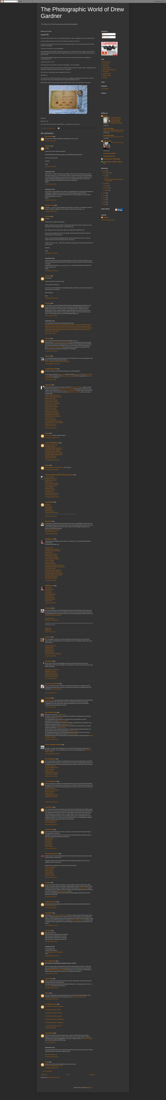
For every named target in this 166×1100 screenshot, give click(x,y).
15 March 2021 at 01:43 (51, 802)
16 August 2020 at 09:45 (51, 739)
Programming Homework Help (59, 915)
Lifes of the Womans (50, 781)
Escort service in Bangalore (52, 413)
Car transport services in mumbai (53, 1012)
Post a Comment (47, 1071)
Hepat (46, 1062)
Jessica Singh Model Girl (52, 442)
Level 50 (106, 177)
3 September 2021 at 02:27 (52, 956)
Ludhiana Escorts (49, 652)
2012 (104, 195)
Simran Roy (48, 521)
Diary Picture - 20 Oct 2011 (117, 142)
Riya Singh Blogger (50, 759)
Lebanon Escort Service (51, 774)
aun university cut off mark (79, 997)
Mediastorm (106, 71)
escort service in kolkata (51, 485)
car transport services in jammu (53, 1025)
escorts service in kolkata (51, 483)
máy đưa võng (78, 374)
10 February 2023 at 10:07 (52, 1068)
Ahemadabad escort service (52, 530)
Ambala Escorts (49, 647)
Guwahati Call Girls (50, 490)
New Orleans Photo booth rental (61, 342)
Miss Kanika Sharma (50, 712)
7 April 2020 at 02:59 (50, 580)
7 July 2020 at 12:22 (50, 707)
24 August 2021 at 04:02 (51, 941)
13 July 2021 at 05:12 (50, 896)
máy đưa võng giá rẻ (67, 376)
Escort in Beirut (49, 846)
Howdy (47, 433)
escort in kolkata (49, 486)
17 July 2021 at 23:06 (50, 907)
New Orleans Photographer (55, 347)
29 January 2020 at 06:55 (51, 469)
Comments (106, 37)
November (107, 173)
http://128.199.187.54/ (50, 905)
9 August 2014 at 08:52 (51, 211)
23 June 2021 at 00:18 (51, 824)
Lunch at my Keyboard (109, 153)
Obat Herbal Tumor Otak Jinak (76, 326)
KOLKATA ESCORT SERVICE (53, 451)
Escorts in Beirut (49, 838)
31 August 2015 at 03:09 (51, 351)
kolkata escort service (50, 480)
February (106, 188)
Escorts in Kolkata (49, 562)
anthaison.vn (61, 374)
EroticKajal (48, 385)
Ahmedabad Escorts (50, 594)
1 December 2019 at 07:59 (52, 437)
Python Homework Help (78, 920)
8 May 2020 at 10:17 (50, 632)
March (106, 185)
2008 (104, 204)
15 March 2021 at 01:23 (51, 776)
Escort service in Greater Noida (53, 397)
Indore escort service (50, 408)
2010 (104, 199)
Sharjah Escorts (83, 888)
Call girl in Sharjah (73, 734)
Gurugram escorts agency (52, 620)
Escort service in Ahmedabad (52, 416)
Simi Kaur (47, 637)
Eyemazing (106, 66)
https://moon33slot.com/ (51, 1054)
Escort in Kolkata (49, 560)
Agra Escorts (48, 587)
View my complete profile (107, 220)
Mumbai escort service (51, 531)
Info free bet (48, 506)
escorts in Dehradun (56, 689)
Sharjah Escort (62, 714)
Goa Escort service (50, 417)
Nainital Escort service (51, 405)
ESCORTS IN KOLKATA (51, 445)
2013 (104, 193)
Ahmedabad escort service (52, 414)
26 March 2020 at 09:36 (51, 533)
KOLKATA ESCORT (50, 446)
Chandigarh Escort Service (52, 669)
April (105, 183)
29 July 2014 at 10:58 (50, 200)
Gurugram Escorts (49, 618)
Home (68, 1074)
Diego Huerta (106, 64)
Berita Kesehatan (49, 510)
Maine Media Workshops (109, 69)
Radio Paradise (107, 73)
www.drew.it (106, 88)
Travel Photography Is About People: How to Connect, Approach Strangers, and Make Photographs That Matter (116, 120)
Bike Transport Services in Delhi (56, 969)
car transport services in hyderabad (54, 1019)
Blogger (90, 1087)
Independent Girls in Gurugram (53, 615)
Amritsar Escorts (49, 649)
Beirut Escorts (48, 839)
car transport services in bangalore (54, 1022)
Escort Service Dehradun (52, 683)
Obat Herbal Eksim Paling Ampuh (78, 329)
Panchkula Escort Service (51, 674)
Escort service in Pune (51, 426)
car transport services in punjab (53, 1016)
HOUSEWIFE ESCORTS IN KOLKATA (55, 567)
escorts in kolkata (49, 477)
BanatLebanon (49, 829)
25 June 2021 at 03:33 (51, 877)
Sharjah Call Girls (73, 730)
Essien (47, 993)
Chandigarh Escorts (50, 645)
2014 (104, 171)
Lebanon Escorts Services (52, 767)
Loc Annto (48, 930)
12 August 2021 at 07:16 (51, 925)
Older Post (92, 1074)
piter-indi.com (48, 435)
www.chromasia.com (109, 156)
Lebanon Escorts (49, 873)
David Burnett (106, 62)
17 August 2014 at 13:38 (51, 270)
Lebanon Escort (49, 770)
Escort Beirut (48, 841)
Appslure (47, 356)
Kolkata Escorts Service (51, 555)
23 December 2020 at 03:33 (52, 753)
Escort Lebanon (49, 872)
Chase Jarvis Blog (108, 128)
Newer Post (44, 1074)
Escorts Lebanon (49, 868)
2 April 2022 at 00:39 (50, 1028)
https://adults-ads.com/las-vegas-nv (54, 467)
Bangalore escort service (51, 411)
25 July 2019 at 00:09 (50, 428)
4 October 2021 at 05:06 (51, 973)
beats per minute (86, 1038)
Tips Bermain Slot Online (51, 512)
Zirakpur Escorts (49, 650)
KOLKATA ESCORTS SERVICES (53, 448)
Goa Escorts (48, 591)
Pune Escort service (50, 424)
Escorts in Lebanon (50, 766)
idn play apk (48, 509)
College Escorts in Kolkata (52, 549)
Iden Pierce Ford (49, 205)
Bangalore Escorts (50, 597)
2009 (104, 202)
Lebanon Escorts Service (51, 772)
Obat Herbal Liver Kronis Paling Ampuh (70, 328)
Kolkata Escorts (49, 547)
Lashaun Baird (49, 1033)
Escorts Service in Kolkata (52, 559)
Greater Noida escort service (66, 388)
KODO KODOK (49, 502)
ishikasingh (48, 608)
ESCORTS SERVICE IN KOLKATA (54, 453)
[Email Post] (58, 128)
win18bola (48, 504)
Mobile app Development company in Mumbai (57, 361)
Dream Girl (48, 628)
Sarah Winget (48, 807)
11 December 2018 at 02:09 (52, 363)
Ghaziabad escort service (51, 401)
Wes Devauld (48, 136)
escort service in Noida (75, 392)
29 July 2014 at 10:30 (50, 184)
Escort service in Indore (51, 409)
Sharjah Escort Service (67, 724)
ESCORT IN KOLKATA (51, 456)
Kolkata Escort (49, 552)
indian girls (48, 629)
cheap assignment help (51, 820)
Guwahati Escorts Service (51, 493)
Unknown (48, 128)
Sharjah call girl (58, 718)
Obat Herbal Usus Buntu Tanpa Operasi (59, 329)
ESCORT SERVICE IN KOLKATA (53, 454)
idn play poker (48, 507)
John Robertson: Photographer (111, 159)
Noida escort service (76, 387)
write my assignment (50, 822)
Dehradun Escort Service (51, 676)
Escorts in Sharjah (63, 721)
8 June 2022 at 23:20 (50, 1042)
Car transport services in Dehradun (54, 1006)
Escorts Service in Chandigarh (53, 653)
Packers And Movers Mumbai (53, 744)
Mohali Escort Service (50, 671)
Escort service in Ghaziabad (52, 403)
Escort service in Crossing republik (54, 422)
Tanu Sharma (48, 661)
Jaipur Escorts (48, 600)
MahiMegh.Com (49, 539)
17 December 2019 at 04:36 (52, 460)
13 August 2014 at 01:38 (51, 253)
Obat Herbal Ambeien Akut (70, 324)
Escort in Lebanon (50, 769)
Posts (105, 34)
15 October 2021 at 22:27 (51, 988)
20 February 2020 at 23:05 (52, 497)
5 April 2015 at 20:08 (50, 333)
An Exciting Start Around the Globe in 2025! (113, 136)
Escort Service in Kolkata (51, 557)
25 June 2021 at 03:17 (51, 848)
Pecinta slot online (50, 700)
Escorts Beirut (48, 843)
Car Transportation (50, 961)
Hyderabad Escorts (50, 599)
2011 (104, 197)
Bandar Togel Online (50, 901)
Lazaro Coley (48, 978)
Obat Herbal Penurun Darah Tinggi (54, 324)
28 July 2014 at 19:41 (50, 140)
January (106, 190)
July (105, 175)
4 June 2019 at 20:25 (50, 379)
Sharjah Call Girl (61, 727)
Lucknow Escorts (49, 589)
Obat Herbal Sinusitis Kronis (60, 326)
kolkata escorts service (51, 478)
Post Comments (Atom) (54, 1077)
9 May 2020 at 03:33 (50, 656)
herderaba (48, 698)
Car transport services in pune (53, 1009)
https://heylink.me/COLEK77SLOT (54, 1065)
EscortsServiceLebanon (51, 853)
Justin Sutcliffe (106, 67)
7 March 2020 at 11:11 (51, 516)
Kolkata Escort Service (51, 554)
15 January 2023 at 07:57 (51, 1056)
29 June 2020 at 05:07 (51, 693)
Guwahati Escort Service (51, 494)
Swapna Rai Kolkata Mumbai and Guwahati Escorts (59, 474)
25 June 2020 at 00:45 (51, 678)
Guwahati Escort (49, 491)
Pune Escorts (48, 592)
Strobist (105, 77)
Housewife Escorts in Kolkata (52, 550)
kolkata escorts (49, 481)
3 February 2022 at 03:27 (51, 999)
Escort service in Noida (51, 400)
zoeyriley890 (48, 913)
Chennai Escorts (49, 596)
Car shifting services (50, 1004)
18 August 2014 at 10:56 (51, 298)
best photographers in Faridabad (53, 952)
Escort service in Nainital (51, 406)
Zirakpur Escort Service (51, 673)
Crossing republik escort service (53, 421)
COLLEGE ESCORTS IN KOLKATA (54, 565)
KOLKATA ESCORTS (50, 458)
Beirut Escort (48, 844)
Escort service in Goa (50, 419)
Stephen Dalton (107, 75)
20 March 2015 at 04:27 (51, 315)
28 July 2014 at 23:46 (50, 166)
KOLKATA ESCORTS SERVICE (53, 449)
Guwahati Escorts (49, 488)
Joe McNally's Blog (108, 135)
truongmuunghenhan (50, 369)
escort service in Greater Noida (69, 390)
